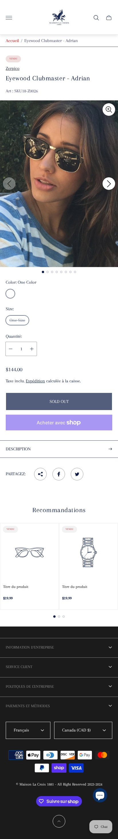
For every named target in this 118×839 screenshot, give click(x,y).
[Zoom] (109, 109)
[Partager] (40, 474)
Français (21, 730)
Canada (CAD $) (76, 730)
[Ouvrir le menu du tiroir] (9, 17)
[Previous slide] (9, 183)
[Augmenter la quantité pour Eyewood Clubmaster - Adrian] (32, 349)
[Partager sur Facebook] (58, 474)
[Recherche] (96, 17)
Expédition (35, 380)
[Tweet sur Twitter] (77, 474)
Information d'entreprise (30, 647)
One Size (17, 320)
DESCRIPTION (18, 449)
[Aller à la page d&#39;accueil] (59, 17)
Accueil (12, 40)
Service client (19, 667)
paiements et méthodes (28, 706)
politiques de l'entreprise (30, 686)
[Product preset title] (29, 552)
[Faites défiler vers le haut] (59, 821)
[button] (43, 272)
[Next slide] (109, 183)
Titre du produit (15, 586)
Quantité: (14, 336)
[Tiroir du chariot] (109, 17)
